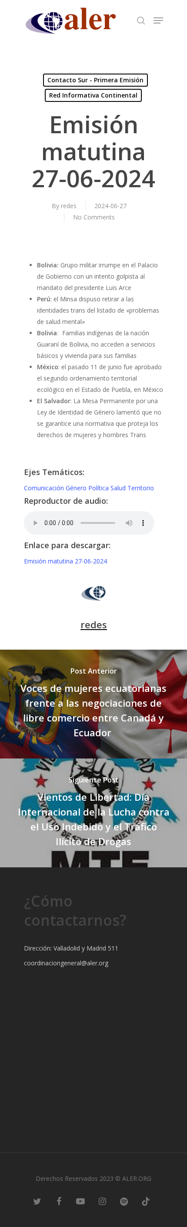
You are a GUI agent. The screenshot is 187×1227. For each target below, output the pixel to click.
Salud (118, 488)
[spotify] (123, 1200)
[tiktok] (145, 1200)
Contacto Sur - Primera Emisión (95, 80)
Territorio (140, 488)
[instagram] (102, 1200)
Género (77, 488)
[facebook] (58, 1200)
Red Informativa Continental (93, 95)
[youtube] (80, 1200)
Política (99, 488)
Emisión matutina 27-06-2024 (65, 561)
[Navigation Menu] (158, 20)
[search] (141, 20)
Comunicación (45, 488)
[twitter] (36, 1200)
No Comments (94, 217)
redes (69, 206)
